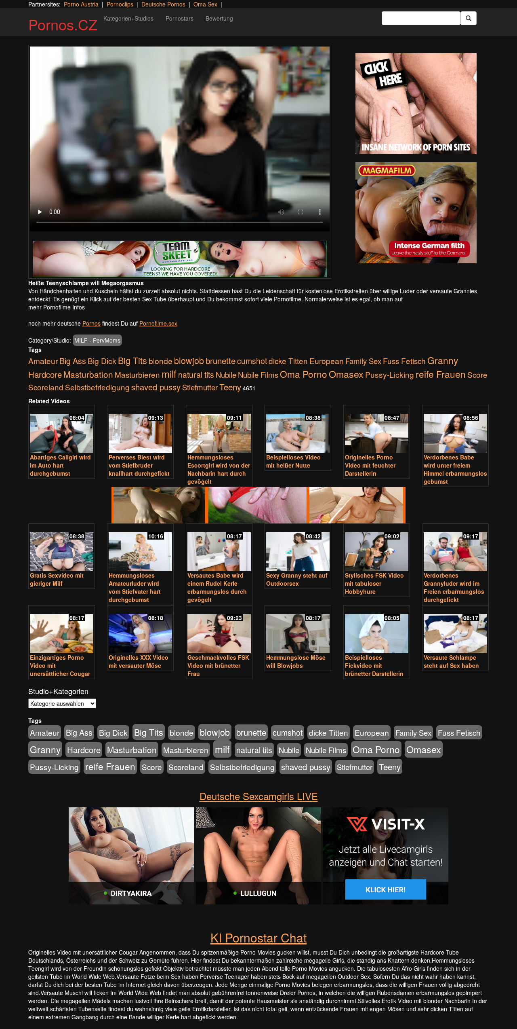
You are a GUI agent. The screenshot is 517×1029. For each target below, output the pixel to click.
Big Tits (132, 360)
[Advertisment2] (416, 212)
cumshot (252, 360)
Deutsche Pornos (163, 4)
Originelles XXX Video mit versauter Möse (138, 661)
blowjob (189, 360)
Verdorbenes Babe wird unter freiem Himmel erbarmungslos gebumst (455, 469)
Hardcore (45, 374)
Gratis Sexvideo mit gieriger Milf (57, 579)
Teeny (230, 387)
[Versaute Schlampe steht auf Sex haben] (455, 630)
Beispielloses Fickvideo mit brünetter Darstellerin (374, 665)
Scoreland (45, 386)
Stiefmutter (200, 387)
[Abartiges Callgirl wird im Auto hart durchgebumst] (61, 430)
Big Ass (72, 360)
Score (477, 374)
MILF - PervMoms (97, 340)
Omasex (346, 374)
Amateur (43, 360)
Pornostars (179, 18)
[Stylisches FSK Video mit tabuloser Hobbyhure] (376, 548)
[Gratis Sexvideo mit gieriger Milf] (61, 548)
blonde (160, 360)
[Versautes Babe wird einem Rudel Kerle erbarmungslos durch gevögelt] (219, 548)
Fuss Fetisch (404, 360)
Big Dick (102, 360)
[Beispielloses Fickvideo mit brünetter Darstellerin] (376, 630)
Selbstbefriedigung (97, 386)
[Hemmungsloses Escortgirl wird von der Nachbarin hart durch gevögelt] (219, 430)
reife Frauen (441, 373)
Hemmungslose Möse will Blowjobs (296, 661)
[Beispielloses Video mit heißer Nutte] (298, 430)
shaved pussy (156, 387)
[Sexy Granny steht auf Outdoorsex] (298, 548)
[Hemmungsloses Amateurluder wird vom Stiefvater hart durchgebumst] (140, 548)
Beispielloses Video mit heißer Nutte (293, 461)
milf (169, 373)
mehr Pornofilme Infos (56, 307)
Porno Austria (81, 4)
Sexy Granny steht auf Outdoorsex (297, 579)
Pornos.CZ (62, 24)
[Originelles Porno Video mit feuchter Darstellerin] (376, 430)
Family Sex (363, 361)
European (326, 360)
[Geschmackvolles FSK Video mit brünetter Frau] (219, 630)
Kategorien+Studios (128, 18)
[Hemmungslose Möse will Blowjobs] (298, 630)
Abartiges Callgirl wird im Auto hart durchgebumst (60, 465)
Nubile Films (258, 374)
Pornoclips (120, 4)
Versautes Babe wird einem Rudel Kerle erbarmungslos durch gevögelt (217, 587)
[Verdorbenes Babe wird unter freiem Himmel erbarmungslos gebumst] (455, 430)
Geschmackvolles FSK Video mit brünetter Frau (218, 665)
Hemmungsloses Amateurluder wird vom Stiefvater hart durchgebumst (135, 587)
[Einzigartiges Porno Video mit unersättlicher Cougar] (61, 630)
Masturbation (88, 374)
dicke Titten (288, 360)
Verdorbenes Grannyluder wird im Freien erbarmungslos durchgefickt (454, 587)
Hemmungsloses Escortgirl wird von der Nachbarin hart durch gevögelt (218, 469)
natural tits (196, 374)
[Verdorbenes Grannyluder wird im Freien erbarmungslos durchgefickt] (455, 548)
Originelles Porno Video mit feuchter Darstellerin (370, 465)
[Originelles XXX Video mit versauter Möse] (140, 630)
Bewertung (219, 18)
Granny (442, 360)
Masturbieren (137, 374)
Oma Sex (205, 4)
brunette (220, 360)
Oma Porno (303, 373)
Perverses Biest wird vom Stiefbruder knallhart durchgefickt (139, 465)
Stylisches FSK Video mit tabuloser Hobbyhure (374, 583)
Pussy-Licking (389, 374)
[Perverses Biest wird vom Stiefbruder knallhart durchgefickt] (140, 430)
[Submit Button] (468, 18)
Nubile (226, 374)
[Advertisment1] (416, 103)
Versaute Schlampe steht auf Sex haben (451, 661)
